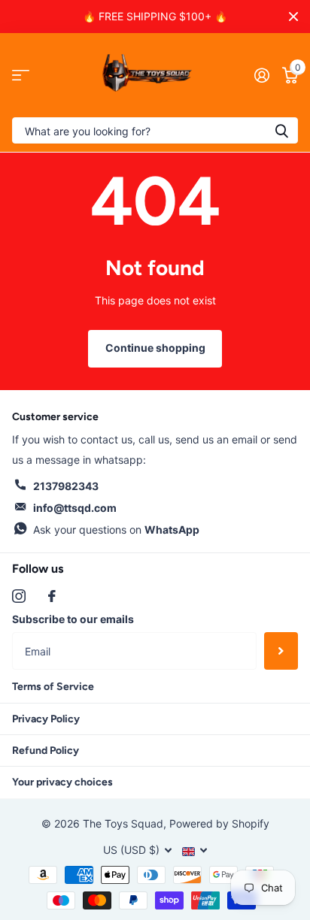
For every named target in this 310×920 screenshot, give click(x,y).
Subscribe (281, 651)
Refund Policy (45, 750)
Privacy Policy (46, 719)
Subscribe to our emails (73, 619)
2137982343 (66, 486)
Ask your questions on (116, 529)
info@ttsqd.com (75, 507)
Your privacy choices (62, 782)
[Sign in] (261, 75)
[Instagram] (19, 596)
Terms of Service (53, 686)
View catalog (20, 75)
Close (293, 16)
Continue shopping (155, 347)
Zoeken (281, 130)
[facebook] (52, 596)
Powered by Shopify (219, 823)
